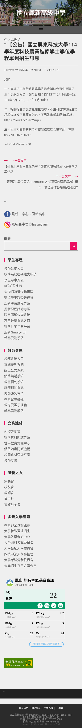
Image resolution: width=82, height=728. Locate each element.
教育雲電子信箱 (15, 405)
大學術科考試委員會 (18, 542)
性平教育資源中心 (17, 443)
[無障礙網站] (18, 663)
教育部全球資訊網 (17, 525)
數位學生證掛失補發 (18, 297)
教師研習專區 (14, 393)
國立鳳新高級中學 (41, 12)
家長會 (9, 481)
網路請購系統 (14, 376)
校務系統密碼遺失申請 (20, 274)
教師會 (9, 493)
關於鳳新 (36, 708)
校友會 (9, 487)
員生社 (9, 498)
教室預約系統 (14, 382)
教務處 (10, 70)
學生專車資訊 (14, 280)
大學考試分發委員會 (18, 560)
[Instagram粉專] (7, 224)
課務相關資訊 (14, 387)
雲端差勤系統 (14, 364)
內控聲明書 (12, 431)
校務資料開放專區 (17, 437)
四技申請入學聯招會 (18, 554)
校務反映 (10, 460)
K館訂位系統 (13, 286)
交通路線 (48, 708)
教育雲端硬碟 (14, 399)
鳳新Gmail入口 (15, 332)
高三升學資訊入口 (17, 320)
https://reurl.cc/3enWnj (21, 120)
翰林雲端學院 (14, 338)
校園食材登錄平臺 (17, 455)
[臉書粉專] (7, 214)
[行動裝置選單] (41, 30)
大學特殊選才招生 (17, 531)
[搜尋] (73, 246)
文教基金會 (12, 504)
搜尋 (7, 238)
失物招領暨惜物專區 (18, 291)
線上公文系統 (14, 370)
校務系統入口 (14, 268)
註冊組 (37, 70)
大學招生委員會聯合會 (20, 566)
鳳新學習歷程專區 (17, 303)
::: (5, 44)
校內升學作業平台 (17, 326)
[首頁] (5, 40)
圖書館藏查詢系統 (17, 315)
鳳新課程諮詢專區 (17, 309)
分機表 (59, 708)
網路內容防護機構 (17, 449)
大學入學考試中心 (17, 537)
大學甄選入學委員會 (18, 548)
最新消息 (23, 708)
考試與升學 (22, 70)
